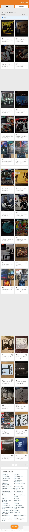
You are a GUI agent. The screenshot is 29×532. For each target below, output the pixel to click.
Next (27, 464)
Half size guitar (18, 476)
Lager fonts (17, 500)
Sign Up (22, 2)
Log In (26, 2)
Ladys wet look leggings (6, 500)
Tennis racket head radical (19, 495)
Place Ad (21, 6)
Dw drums (5, 474)
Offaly (8, 41)
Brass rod (17, 512)
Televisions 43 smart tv (8, 489)
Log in (12, 530)
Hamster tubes (6, 478)
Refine (23, 14)
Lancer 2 (16, 510)
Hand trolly (17, 478)
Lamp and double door (19, 508)
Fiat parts (16, 474)
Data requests (19, 530)
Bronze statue (6, 515)
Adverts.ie (7, 2)
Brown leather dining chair (20, 516)
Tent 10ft (4, 498)
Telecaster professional (5, 484)
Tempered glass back (6, 492)
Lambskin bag (18, 505)
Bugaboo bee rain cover (7, 519)
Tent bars (16, 498)
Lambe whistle (6, 505)
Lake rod (16, 503)
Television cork (18, 486)
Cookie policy (4, 530)
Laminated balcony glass (7, 508)
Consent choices (12, 530)
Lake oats (5, 503)
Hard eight (5, 480)
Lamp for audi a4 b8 (7, 510)
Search (7, 6)
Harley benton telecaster (18, 480)
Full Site (2, 530)
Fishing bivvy (6, 476)
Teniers (4, 495)
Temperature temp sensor (19, 489)
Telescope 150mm (19, 483)
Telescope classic (7, 486)
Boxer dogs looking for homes (7, 513)
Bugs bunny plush (19, 519)
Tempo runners (18, 491)
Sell (15, 526)
